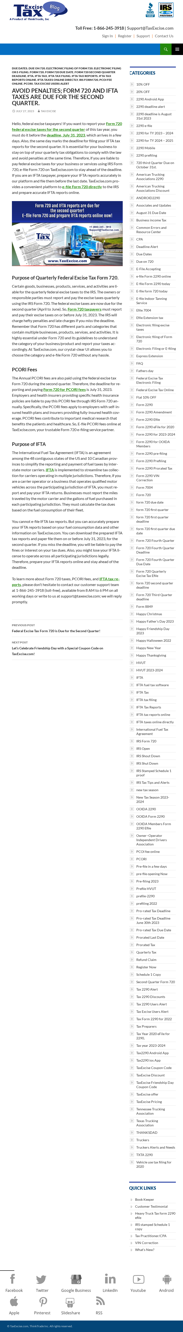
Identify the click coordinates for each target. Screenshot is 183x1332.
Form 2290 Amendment (154, 412)
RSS (99, 1313)
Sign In (107, 35)
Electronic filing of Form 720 (69, 68)
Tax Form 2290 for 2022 (154, 1019)
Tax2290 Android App (152, 1053)
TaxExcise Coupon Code (154, 1068)
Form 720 (37, 72)
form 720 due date (59, 72)
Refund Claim (146, 960)
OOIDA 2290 (146, 809)
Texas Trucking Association (147, 1123)
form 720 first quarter (152, 510)
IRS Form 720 (88, 80)
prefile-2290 (145, 896)
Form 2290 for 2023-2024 (155, 434)
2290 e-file (144, 126)
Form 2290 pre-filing (151, 453)
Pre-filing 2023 (147, 881)
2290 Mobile (145, 148)
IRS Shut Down (147, 763)
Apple (14, 1313)
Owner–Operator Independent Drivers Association (151, 839)
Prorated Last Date (150, 937)
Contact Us (164, 35)
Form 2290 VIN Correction (147, 478)
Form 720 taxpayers (85, 309)
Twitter (42, 1290)
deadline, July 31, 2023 (66, 135)
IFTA (30, 76)
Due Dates (19, 68)
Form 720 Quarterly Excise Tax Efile (151, 573)
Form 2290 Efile (148, 419)
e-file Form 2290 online (153, 276)
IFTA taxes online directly (57, 80)
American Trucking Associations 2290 (150, 176)
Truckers (142, 1140)
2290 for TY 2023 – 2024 (154, 133)
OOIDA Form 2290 (150, 816)
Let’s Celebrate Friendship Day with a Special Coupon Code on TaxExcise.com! (57, 648)
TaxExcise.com (19, 1326)
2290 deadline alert (150, 106)
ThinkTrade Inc (39, 1326)
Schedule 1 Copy (148, 974)
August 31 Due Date (151, 213)
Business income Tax (151, 220)
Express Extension (149, 356)
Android (166, 1290)
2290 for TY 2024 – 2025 (154, 140)
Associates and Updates (153, 205)
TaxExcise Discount (150, 1075)
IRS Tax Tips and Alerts (152, 782)
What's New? (144, 1250)
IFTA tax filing (59, 76)
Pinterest (42, 1313)
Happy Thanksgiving (151, 655)
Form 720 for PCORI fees (64, 389)
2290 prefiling (146, 155)
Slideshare (70, 1313)
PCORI (28, 83)
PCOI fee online (148, 852)
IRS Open (143, 748)
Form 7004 (144, 487)
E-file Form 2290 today (153, 284)
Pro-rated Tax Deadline (153, 911)
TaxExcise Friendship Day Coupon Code (155, 1084)
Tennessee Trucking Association (150, 1111)
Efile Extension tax (149, 318)
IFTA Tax (41, 76)
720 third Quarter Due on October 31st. (155, 165)
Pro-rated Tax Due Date (153, 930)
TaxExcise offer (147, 1094)
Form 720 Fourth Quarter (155, 540)
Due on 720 (37, 68)
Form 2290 (144, 405)
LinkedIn (110, 1290)
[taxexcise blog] (39, 10)
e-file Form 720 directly (82, 186)
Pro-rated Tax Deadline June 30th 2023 (153, 920)
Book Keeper (144, 1199)
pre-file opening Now (152, 874)
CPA (139, 239)
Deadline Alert (147, 247)
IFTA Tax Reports (85, 76)
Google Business (76, 1290)
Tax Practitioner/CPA (151, 1236)
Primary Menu (177, 49)
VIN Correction (146, 1243)
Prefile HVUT (146, 889)
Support (143, 35)
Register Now (146, 967)
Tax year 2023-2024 (150, 1045)
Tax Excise (48, 111)
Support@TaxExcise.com (150, 28)
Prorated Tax (145, 945)
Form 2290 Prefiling (151, 461)
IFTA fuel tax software (152, 685)
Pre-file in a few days (151, 866)
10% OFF (143, 84)
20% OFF (143, 92)
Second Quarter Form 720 (155, 982)
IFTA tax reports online (153, 715)
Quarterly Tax (146, 952)
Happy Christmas (149, 614)
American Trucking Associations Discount (152, 188)
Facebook (14, 1290)
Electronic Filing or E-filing (156, 348)
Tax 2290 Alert (147, 989)
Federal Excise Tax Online (155, 390)
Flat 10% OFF (146, 397)
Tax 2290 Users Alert (151, 1004)
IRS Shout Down (148, 756)
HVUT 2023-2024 (149, 670)
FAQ (139, 363)
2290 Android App (150, 99)
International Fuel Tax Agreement (152, 731)
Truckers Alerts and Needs (155, 1147)
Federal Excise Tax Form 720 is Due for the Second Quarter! (56, 628)
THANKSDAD (147, 1132)
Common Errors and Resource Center (151, 229)
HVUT (141, 663)
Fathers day (144, 371)
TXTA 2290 (144, 1155)
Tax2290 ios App (148, 1060)
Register (125, 35)
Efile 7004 (143, 310)
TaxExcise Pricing (149, 1102)
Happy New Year (148, 648)
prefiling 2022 (146, 903)
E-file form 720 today (152, 291)
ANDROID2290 (148, 198)
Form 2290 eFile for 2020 (155, 427)
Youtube (138, 1290)
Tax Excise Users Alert (51, 83)
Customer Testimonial (151, 1206)
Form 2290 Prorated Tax (154, 468)
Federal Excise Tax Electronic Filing (149, 380)
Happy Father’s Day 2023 (155, 621)
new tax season (147, 790)
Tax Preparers (146, 1026)
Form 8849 (144, 606)
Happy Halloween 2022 (153, 640)
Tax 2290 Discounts (150, 997)
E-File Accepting (148, 269)
